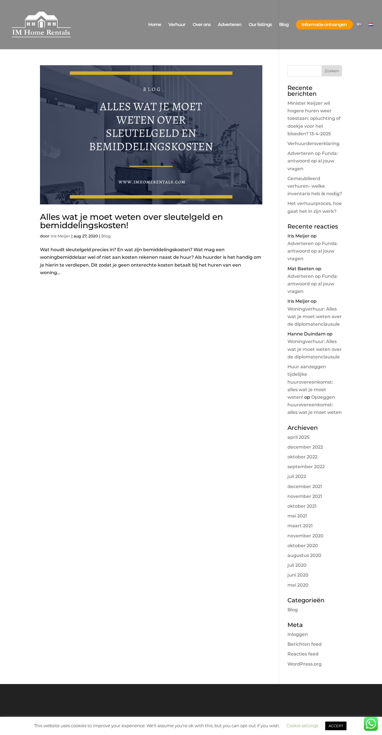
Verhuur (176, 25)
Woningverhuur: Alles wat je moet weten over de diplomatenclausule (314, 316)
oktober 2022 (302, 456)
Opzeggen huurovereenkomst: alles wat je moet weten (314, 405)
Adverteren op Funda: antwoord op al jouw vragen (312, 161)
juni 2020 (297, 575)
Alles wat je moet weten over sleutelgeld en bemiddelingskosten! (131, 221)
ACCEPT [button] (336, 726)
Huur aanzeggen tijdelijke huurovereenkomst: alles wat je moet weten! (310, 382)
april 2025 (298, 437)
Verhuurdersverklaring (313, 143)
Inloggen (297, 634)
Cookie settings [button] (302, 725)
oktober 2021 (302, 506)
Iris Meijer (60, 236)
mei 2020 (297, 585)
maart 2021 (300, 525)
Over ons (202, 25)
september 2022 (306, 466)
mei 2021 (297, 516)
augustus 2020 (304, 555)
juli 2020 (296, 565)
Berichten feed (304, 644)
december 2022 (305, 447)
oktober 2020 (302, 545)
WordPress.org (304, 664)
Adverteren (229, 25)
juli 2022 (296, 476)
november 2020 (305, 535)
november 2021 (304, 496)
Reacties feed (303, 654)
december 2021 (304, 486)
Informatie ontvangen (324, 25)
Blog (284, 25)
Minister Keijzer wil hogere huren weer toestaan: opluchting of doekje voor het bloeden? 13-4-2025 (314, 118)
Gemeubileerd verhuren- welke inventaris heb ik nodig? (314, 186)
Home (154, 25)
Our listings (260, 25)
